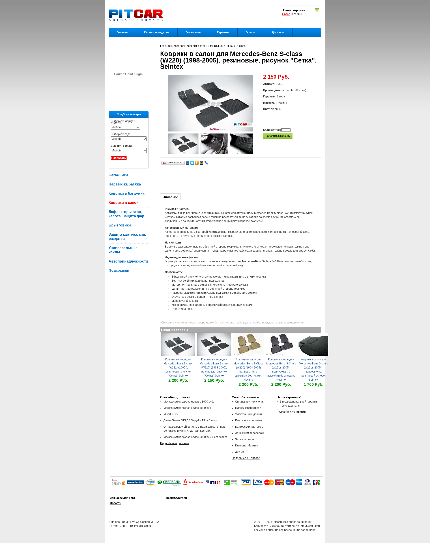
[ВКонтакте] (187, 163)
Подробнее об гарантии (292, 412)
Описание (170, 197)
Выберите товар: (122, 145)
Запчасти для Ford (122, 498)
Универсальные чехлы (123, 250)
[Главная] (137, 27)
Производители (176, 498)
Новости (115, 503)
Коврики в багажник (126, 193)
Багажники (118, 175)
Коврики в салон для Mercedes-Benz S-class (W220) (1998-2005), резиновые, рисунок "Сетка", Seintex (214, 367)
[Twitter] (192, 163)
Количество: (271, 129)
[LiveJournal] (206, 163)
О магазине (193, 32)
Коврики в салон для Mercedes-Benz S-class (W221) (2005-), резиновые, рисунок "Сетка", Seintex (178, 367)
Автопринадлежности (128, 261)
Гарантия (223, 32)
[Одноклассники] (197, 163)
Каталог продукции (156, 32)
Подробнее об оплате (246, 458)
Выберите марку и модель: (123, 122)
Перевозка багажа (125, 184)
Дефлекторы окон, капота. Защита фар (126, 214)
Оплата (251, 32)
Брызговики (120, 225)
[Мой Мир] (201, 163)
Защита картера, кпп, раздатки (127, 237)
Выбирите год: (120, 134)
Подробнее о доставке (174, 443)
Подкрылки (119, 270)
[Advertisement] (241, 180)
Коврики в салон (124, 203)
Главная (122, 32)
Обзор (286, 14)
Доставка (278, 32)
